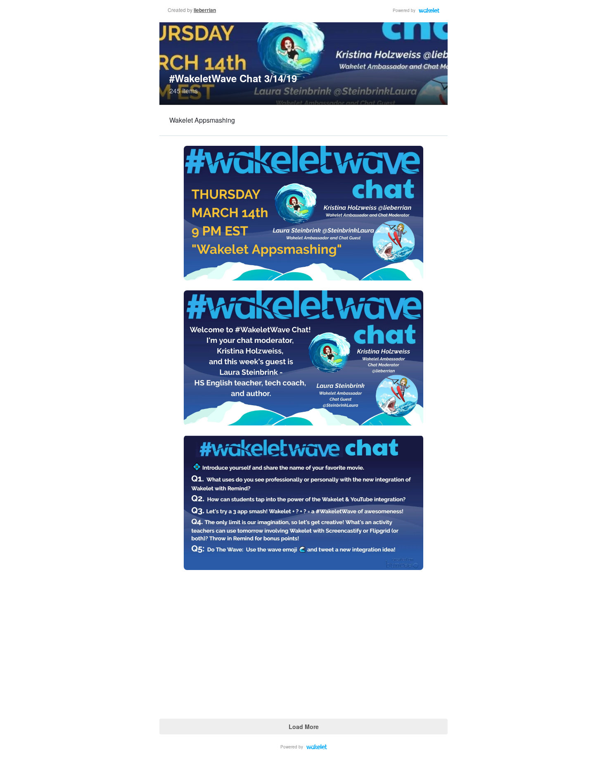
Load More (304, 726)
